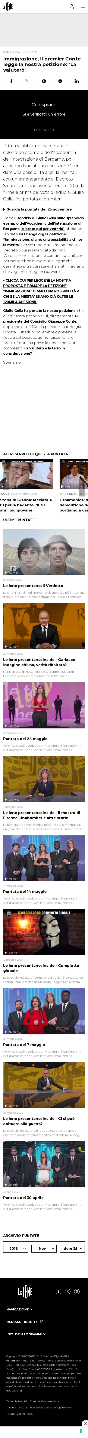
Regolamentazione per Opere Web (49, 1407)
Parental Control (16, 1407)
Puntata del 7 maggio (24, 1044)
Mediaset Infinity (22, 1322)
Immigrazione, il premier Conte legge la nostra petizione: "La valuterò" (42, 64)
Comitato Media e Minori (45, 1401)
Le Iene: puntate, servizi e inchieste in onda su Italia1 (8, 6)
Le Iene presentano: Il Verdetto (33, 586)
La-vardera (68, 493)
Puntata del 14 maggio (25, 891)
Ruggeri (6, 493)
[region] (44, 29)
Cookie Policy (25, 1413)
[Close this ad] (85, 1423)
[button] (44, 6)
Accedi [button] (71, 6)
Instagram (76, 1291)
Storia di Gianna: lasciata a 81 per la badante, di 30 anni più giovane (26, 505)
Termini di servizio (17, 1401)
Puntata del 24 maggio (25, 739)
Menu (82, 6)
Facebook (58, 1291)
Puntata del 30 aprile (23, 1198)
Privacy (10, 1413)
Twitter (67, 1291)
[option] (44, 1313)
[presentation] (6, 481)
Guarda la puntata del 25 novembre (39, 209)
